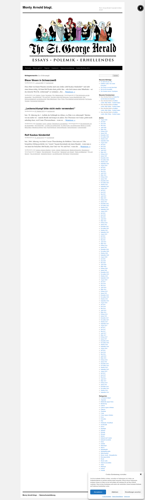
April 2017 (103, 333)
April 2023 (103, 196)
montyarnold (49, 83)
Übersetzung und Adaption (60, 123)
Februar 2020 (104, 268)
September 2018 (105, 301)
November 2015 (105, 365)
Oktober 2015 (104, 367)
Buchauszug (104, 403)
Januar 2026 (104, 133)
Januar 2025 (104, 156)
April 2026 (103, 127)
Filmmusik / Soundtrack (107, 422)
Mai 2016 (103, 354)
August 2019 (104, 280)
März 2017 (103, 335)
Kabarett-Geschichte (106, 440)
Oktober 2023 (104, 184)
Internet (103, 436)
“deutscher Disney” (46, 154)
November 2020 (105, 251)
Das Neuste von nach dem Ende (109, 87)
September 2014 (105, 392)
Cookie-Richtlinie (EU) (83, 68)
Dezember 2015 (105, 363)
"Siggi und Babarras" (81, 152)
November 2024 (105, 160)
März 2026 (103, 129)
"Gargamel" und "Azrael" (67, 152)
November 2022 (105, 205)
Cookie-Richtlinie (106, 496)
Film (53, 95)
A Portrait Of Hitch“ (106, 398)
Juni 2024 (103, 169)
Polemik (103, 470)
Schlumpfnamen (72, 127)
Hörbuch (103, 430)
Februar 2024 (104, 177)
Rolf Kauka (88, 99)
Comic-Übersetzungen (75, 97)
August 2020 (104, 257)
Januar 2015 (104, 384)
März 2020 (103, 266)
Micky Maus (28, 127)
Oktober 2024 (104, 161)
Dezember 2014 (105, 386)
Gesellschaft (104, 424)
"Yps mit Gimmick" (35, 154)
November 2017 (105, 320)
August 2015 (104, 371)
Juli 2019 (103, 281)
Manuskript (104, 445)
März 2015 (103, 381)
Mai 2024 (103, 171)
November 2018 (105, 297)
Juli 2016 (103, 350)
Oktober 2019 (104, 276)
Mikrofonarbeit (104, 453)
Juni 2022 (103, 215)
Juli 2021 (103, 236)
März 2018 (103, 312)
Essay (102, 417)
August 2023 (104, 188)
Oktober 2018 (104, 299)
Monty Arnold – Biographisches (109, 455)
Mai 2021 (103, 240)
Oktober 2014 (104, 390)
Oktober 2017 (104, 322)
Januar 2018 (104, 316)
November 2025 (105, 137)
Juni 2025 (103, 146)
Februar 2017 (104, 337)
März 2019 (103, 289)
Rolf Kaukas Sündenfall (37, 134)
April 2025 (103, 150)
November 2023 (105, 182)
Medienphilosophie (75, 150)
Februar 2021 (104, 245)
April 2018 (103, 310)
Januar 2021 (104, 247)
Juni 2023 (103, 192)
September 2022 (105, 209)
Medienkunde (59, 95)
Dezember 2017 (105, 318)
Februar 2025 (104, 154)
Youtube (27, 101)
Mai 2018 (103, 308)
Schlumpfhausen (62, 127)
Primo (63, 99)
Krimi (102, 442)
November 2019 (105, 274)
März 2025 (103, 152)
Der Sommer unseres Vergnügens (109, 91)
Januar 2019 (104, 293)
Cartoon (38, 95)
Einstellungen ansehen (133, 492)
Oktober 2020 (104, 253)
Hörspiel (103, 434)
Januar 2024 (104, 179)
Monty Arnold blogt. (37, 7)
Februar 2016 (104, 360)
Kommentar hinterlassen (37, 101)
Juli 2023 (103, 190)
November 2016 (105, 342)
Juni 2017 (103, 329)
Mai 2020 (103, 262)
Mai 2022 (103, 217)
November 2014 (105, 388)
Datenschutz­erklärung (117, 496)
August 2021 (104, 234)
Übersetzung (85, 150)
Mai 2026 (103, 125)
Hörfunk (103, 432)
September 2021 (105, 232)
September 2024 (105, 163)
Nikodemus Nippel (37, 127)
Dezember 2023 (105, 181)
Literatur (49, 123)
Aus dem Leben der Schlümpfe (60, 97)
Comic (43, 95)
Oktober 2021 (104, 230)
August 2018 (104, 302)
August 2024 (104, 165)
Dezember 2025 (105, 135)
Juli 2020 (103, 259)
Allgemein (103, 400)
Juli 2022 (103, 213)
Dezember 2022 (105, 203)
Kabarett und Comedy (106, 438)
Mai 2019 (103, 285)
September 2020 (105, 255)
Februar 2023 (104, 200)
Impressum (127, 496)
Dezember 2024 (105, 158)
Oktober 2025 (104, 139)
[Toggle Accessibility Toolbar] (140, 8)
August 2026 (104, 120)
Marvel (102, 447)
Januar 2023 (104, 201)
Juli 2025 (103, 144)
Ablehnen (115, 492)
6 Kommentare (74, 154)
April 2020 (103, 264)
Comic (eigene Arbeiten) (107, 415)
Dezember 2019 (105, 272)
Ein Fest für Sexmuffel (106, 89)
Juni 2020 (103, 261)
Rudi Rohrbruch (51, 127)
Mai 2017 (103, 331)
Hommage (103, 428)
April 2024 (103, 173)
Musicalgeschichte (105, 457)
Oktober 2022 (104, 207)
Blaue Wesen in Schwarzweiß (40, 80)
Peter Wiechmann (52, 99)
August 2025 (104, 142)
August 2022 (104, 211)
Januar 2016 (104, 362)
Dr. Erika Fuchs (65, 125)
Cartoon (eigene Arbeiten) (43, 150)
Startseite (28, 68)
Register (46, 68)
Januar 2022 (104, 224)
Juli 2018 (103, 304)
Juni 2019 (103, 283)
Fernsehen (48, 95)
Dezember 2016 (105, 341)
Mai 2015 (103, 377)
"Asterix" (38, 152)
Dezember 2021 (105, 226)
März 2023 (103, 198)
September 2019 (105, 278)
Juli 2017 (103, 327)
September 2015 (105, 369)
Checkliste (39, 123)
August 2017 (104, 325)
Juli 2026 (103, 121)
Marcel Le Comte (85, 125)
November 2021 (105, 228)
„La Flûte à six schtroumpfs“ (52, 125)
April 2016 (103, 356)
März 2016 (103, 358)
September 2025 (105, 141)
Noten (102, 464)
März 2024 (103, 175)
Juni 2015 (103, 375)
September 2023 (105, 186)
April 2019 (103, 287)
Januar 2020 (104, 270)
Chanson (103, 409)
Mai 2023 (103, 194)
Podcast (103, 468)
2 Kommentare (82, 127)
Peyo (59, 99)
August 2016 (104, 348)
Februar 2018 (104, 314)
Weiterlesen (70, 92)
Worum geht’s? (37, 68)
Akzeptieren (98, 492)
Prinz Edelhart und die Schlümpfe (75, 99)
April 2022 (103, 219)
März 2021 (103, 243)
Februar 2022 (104, 222)
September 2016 (105, 346)
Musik (102, 459)
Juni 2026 (103, 123)
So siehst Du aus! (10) (106, 81)
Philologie (103, 466)
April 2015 (103, 379)
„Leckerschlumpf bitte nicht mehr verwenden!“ (50, 108)
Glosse (102, 426)
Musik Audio (104, 461)
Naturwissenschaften (106, 462)
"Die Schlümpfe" (37, 97)
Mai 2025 (103, 148)
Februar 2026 (104, 131)
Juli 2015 (103, 373)
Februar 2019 (104, 291)
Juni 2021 (103, 238)
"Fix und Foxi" (46, 97)
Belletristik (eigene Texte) (107, 402)
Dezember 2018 (105, 295)
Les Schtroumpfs (41, 99)
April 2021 (103, 241)
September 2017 (105, 323)
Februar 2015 (104, 382)
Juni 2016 (103, 352)
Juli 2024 (103, 167)
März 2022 (103, 221)
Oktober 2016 (104, 344)
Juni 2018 (103, 306)
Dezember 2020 (105, 249)
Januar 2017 (104, 339)
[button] (141, 474)
